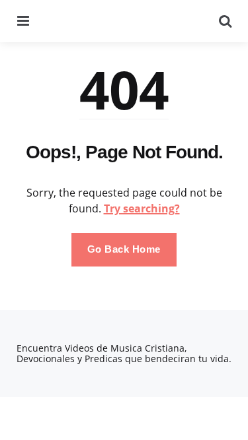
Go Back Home (124, 249)
